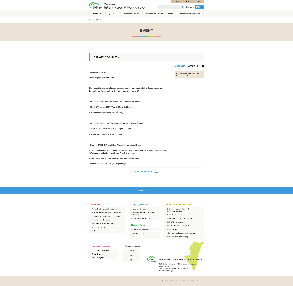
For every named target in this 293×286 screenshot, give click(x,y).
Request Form (137, 237)
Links (94, 231)
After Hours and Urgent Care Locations (181, 233)
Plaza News (96, 254)
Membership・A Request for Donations (106, 216)
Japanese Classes (139, 209)
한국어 (198, 1)
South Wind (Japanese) (100, 250)
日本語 (176, 1)
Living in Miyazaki (98, 258)
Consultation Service (174, 215)
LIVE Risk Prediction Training (177, 237)
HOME (91, 20)
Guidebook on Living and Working (179, 218)
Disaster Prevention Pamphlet (178, 226)
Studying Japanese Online (141, 218)
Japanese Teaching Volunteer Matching (143, 214)
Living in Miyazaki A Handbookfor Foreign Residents (178, 210)
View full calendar (143, 172)
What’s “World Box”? (99, 227)
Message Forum (138, 233)
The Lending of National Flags (103, 223)
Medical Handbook (174, 229)
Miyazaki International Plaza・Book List (106, 212)
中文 (187, 1)
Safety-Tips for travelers (175, 222)
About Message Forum (140, 229)
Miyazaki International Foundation (104, 209)
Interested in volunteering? (101, 220)
